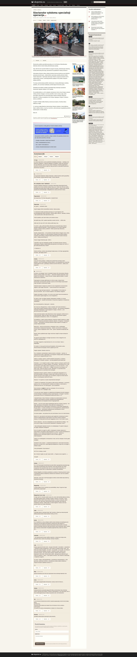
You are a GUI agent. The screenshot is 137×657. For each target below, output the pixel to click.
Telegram (44, 20)
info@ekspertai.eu (54, 118)
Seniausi (45, 156)
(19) (45, 15)
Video (66, 5)
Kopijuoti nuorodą (53, 20)
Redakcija (73, 5)
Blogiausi (57, 156)
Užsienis (54, 5)
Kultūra (50, 5)
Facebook (40, 20)
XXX (69, 5)
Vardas (36, 629)
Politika (42, 5)
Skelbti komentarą (40, 643)
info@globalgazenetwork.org (62, 655)
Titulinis (33, 5)
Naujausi (40, 156)
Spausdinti (44, 60)
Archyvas (78, 5)
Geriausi (51, 156)
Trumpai (37, 5)
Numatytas (37, 60)
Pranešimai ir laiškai (61, 5)
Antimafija (46, 5)
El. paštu (48, 20)
